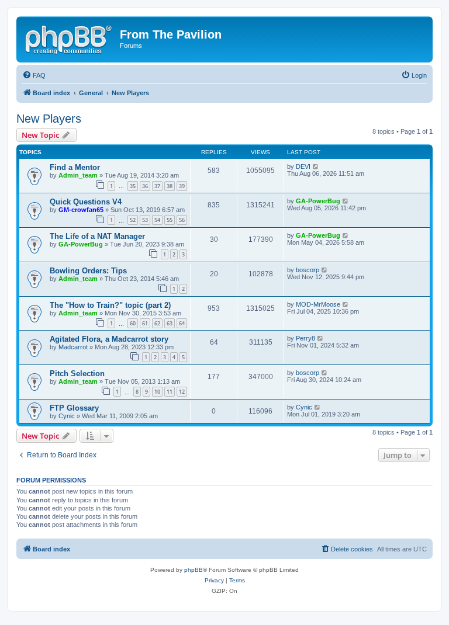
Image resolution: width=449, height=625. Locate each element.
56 (182, 220)
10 (157, 391)
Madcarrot (73, 346)
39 (182, 186)
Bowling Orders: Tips (88, 270)
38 (169, 186)
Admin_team (78, 175)
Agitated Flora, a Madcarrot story (109, 339)
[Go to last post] (316, 166)
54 (157, 220)
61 (145, 323)
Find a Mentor (75, 167)
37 (157, 186)
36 (145, 186)
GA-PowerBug (318, 200)
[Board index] (69, 38)
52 (133, 220)
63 (169, 323)
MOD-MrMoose (318, 304)
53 (145, 220)
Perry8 (305, 338)
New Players (48, 118)
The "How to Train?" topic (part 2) (110, 305)
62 (157, 323)
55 (169, 220)
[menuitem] (34, 75)
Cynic (66, 415)
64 (182, 323)
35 (133, 186)
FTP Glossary (74, 408)
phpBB (193, 570)
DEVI (303, 166)
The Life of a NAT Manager (97, 236)
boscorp (307, 269)
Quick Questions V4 (86, 201)
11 (169, 391)
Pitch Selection (77, 373)
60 (133, 323)
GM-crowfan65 (80, 209)
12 (182, 391)
